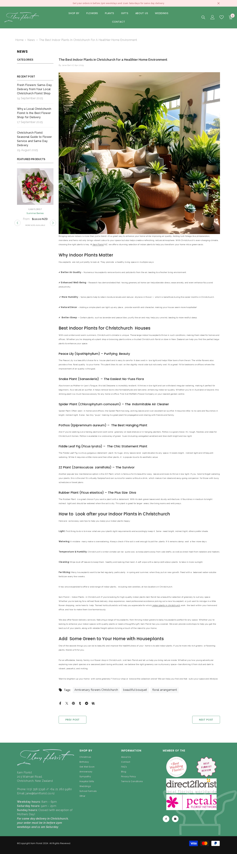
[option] (35, 197)
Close (218, 3)
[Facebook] (60, 703)
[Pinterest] (73, 703)
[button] (17, 223)
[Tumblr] (80, 703)
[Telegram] (86, 703)
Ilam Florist (35, 209)
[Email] (93, 703)
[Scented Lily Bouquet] (35, 186)
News (31, 40)
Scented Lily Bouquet (35, 213)
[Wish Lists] (221, 17)
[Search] (203, 17)
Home (19, 40)
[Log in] (212, 17)
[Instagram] (175, 819)
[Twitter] (66, 703)
